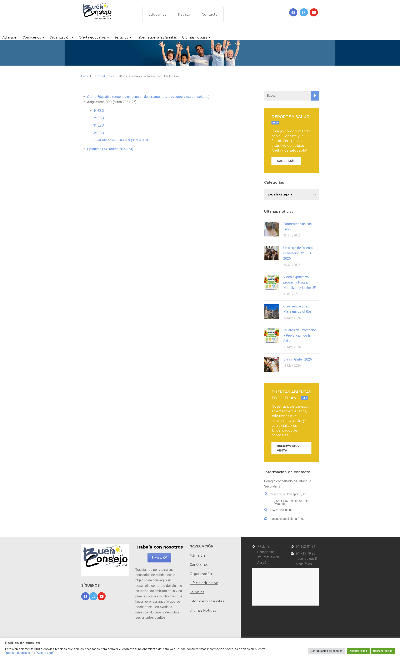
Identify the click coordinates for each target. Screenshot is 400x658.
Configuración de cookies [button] (326, 650)
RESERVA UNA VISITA (288, 448)
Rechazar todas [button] (382, 650)
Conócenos (31, 37)
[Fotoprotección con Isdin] (271, 228)
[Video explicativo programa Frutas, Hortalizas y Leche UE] (271, 282)
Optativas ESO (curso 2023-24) (110, 149)
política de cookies (19, 653)
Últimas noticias (194, 37)
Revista (184, 14)
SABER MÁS (286, 161)
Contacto (210, 14)
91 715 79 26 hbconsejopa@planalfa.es (307, 558)
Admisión (9, 37)
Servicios (121, 37)
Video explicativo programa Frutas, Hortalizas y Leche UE (299, 282)
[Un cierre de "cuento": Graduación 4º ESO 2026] (271, 252)
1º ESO (98, 111)
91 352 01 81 (305, 547)
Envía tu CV (159, 557)
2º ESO (98, 118)
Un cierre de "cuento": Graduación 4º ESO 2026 (298, 253)
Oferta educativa (92, 37)
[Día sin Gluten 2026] (271, 364)
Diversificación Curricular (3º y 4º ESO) (121, 140)
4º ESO (98, 133)
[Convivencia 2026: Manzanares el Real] (271, 311)
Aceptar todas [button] (358, 650)
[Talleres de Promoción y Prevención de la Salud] (271, 335)
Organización (59, 37)
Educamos (157, 14)
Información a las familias (156, 37)
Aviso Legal (45, 653)
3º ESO (98, 125)
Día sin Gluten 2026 (297, 359)
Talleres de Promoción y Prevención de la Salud (300, 335)
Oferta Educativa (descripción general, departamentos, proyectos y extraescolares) (148, 97)
